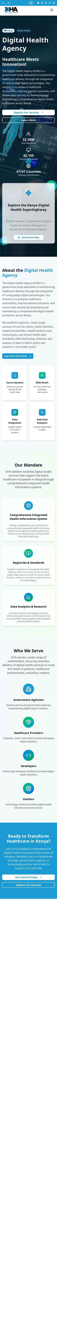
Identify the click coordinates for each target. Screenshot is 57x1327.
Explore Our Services (26, 112)
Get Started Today (26, 877)
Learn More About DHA (15, 356)
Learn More (28, 120)
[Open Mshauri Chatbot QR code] (31, 3)
